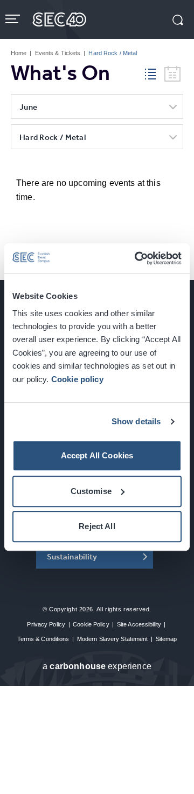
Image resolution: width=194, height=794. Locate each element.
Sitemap (166, 639)
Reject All (97, 526)
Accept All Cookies (97, 455)
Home (18, 53)
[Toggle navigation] (13, 19)
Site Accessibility (139, 624)
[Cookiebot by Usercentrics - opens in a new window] (137, 258)
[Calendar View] (172, 74)
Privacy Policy (46, 624)
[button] (178, 21)
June (28, 107)
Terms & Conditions (43, 639)
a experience (97, 666)
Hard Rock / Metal (52, 137)
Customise (91, 491)
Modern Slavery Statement (112, 639)
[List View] (154, 72)
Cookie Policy (91, 624)
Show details (136, 421)
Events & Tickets (58, 53)
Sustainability (72, 556)
